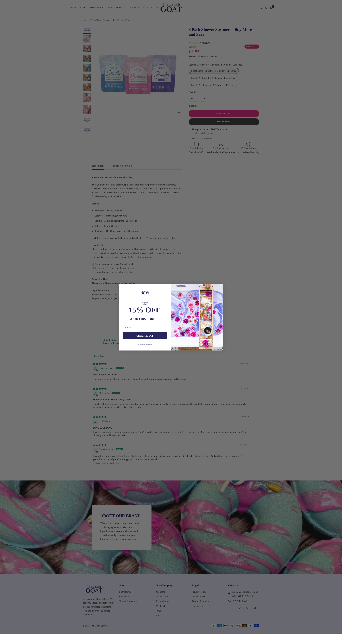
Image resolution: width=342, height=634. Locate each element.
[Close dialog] (221, 285)
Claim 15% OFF (145, 335)
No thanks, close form (144, 345)
